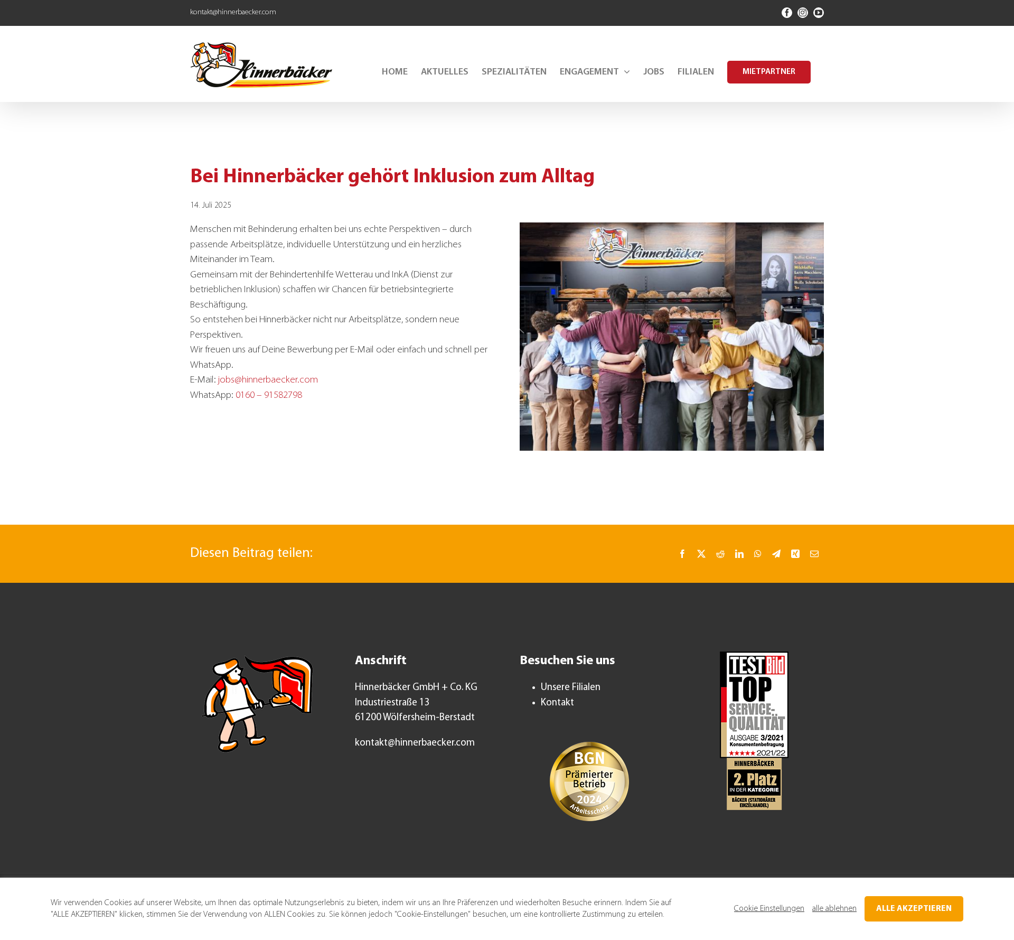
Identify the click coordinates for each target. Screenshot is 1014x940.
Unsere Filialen (570, 688)
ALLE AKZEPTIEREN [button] (914, 909)
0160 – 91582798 (269, 395)
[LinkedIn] (739, 554)
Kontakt (557, 703)
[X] (701, 554)
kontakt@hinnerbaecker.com (233, 12)
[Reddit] (720, 554)
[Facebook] (682, 554)
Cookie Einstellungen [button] (769, 909)
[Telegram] (776, 554)
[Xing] (795, 554)
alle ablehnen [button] (834, 909)
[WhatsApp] (758, 554)
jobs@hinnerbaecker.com (268, 380)
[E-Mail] (814, 554)
